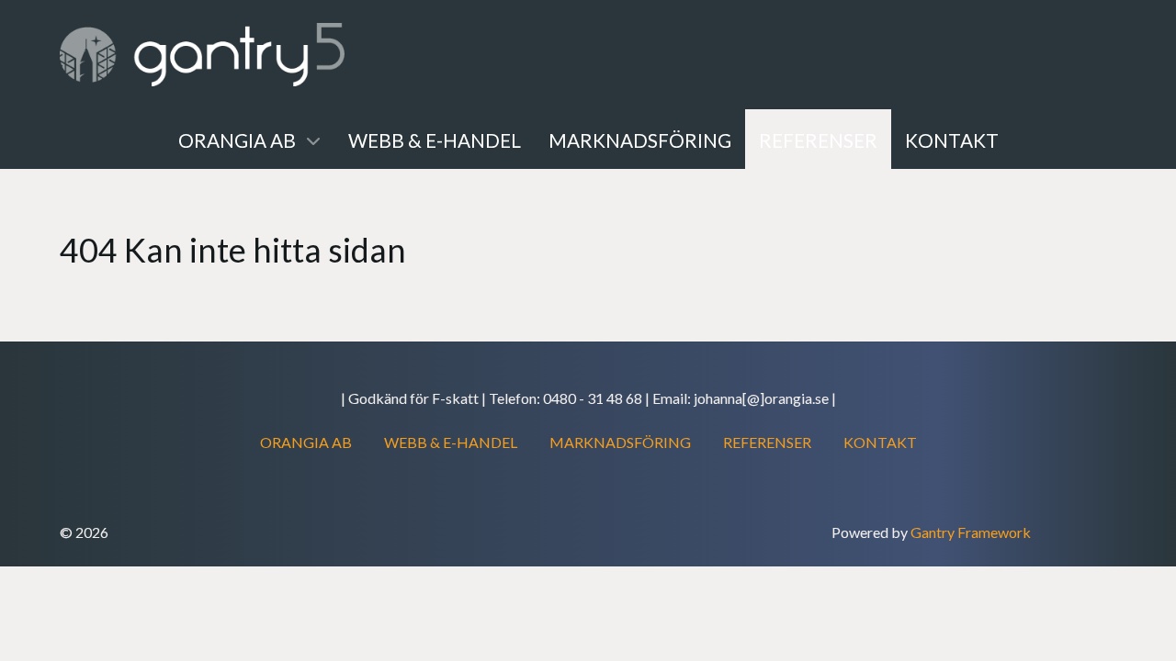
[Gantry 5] (202, 54)
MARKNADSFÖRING (620, 442)
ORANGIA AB (306, 442)
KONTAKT (880, 442)
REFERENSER (767, 442)
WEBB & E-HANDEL (450, 442)
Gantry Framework (970, 532)
